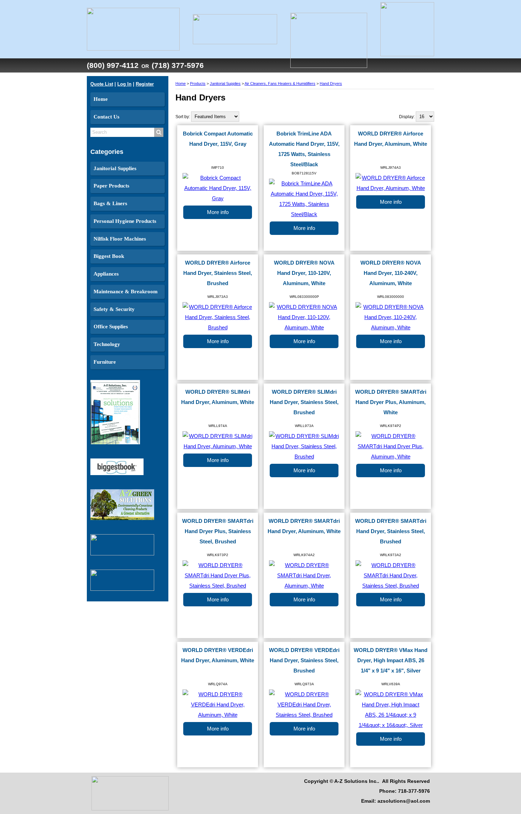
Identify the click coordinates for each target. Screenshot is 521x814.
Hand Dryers (331, 83)
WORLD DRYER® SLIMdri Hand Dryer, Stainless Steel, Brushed (304, 402)
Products (198, 83)
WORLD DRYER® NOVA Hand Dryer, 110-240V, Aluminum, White (390, 273)
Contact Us (106, 117)
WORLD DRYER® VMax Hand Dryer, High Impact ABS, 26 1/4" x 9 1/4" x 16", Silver (390, 660)
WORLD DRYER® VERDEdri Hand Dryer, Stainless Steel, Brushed (304, 660)
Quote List (101, 84)
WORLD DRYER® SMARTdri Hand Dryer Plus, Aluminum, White (390, 402)
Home (101, 99)
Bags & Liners (110, 203)
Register (145, 84)
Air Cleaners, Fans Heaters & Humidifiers (280, 83)
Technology (107, 344)
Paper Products (111, 186)
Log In (124, 84)
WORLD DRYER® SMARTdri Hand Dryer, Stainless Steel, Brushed (390, 531)
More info (218, 212)
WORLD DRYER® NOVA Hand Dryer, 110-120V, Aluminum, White (304, 273)
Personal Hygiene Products (125, 221)
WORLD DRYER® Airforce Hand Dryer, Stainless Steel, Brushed (217, 273)
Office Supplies (111, 326)
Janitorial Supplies (115, 168)
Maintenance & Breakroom (126, 291)
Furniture (105, 362)
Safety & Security (114, 309)
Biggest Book (109, 256)
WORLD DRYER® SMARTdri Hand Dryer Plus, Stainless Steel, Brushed (217, 531)
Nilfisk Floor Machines (120, 239)
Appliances (106, 274)
